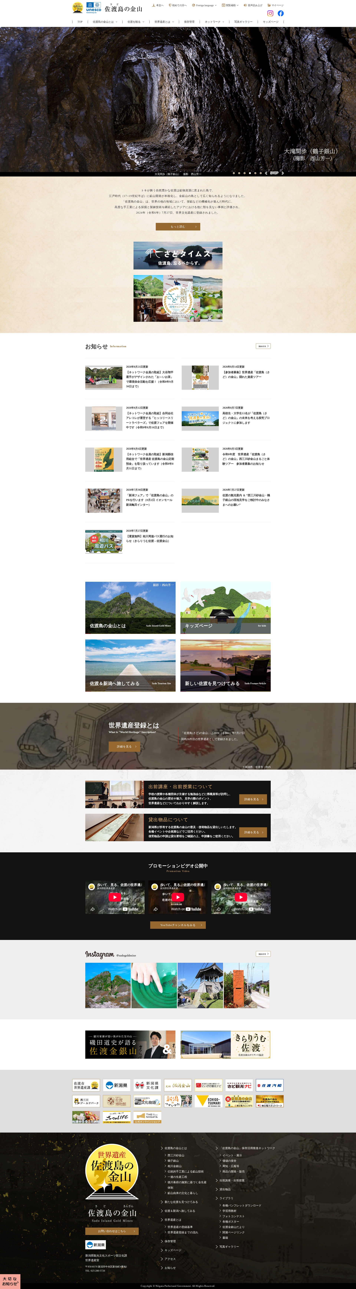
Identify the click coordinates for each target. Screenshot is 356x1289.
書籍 (225, 1237)
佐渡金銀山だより (233, 1227)
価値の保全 (229, 1160)
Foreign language (205, 5)
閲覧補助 (231, 5)
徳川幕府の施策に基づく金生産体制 (187, 1185)
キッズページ (270, 21)
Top (80, 21)
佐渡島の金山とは (103, 22)
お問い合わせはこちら (112, 1231)
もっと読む (178, 226)
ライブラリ (226, 1198)
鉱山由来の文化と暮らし (183, 1193)
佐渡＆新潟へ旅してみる (180, 1210)
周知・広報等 (230, 1166)
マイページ (278, 5)
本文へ (160, 5)
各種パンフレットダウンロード (241, 1205)
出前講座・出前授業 (232, 1180)
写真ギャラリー (243, 21)
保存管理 (189, 21)
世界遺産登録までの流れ (183, 1232)
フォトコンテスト (233, 1216)
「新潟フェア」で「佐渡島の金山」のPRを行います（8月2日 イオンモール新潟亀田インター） (149, 500)
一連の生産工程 (177, 1176)
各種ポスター (230, 1221)
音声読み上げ (255, 5)
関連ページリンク (233, 1232)
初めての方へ (179, 5)
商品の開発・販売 (233, 1171)
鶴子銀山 (173, 1160)
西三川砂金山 (176, 1155)
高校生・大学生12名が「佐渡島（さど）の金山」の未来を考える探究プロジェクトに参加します (246, 418)
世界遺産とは (162, 22)
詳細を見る (124, 746)
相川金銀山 (175, 1166)
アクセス (170, 1258)
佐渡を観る (134, 22)
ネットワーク (212, 22)
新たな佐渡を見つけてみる (181, 1201)
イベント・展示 (232, 1155)
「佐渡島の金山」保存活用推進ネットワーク (247, 1148)
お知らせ (170, 1267)
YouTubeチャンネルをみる (178, 925)
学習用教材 (229, 1210)
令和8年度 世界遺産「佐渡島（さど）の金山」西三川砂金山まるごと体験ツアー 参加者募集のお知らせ (246, 459)
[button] (234, 173)
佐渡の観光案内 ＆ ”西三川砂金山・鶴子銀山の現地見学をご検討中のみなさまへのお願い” (246, 500)
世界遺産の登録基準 (180, 1227)
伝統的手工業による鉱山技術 (186, 1171)
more (262, 346)
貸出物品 (225, 1189)
